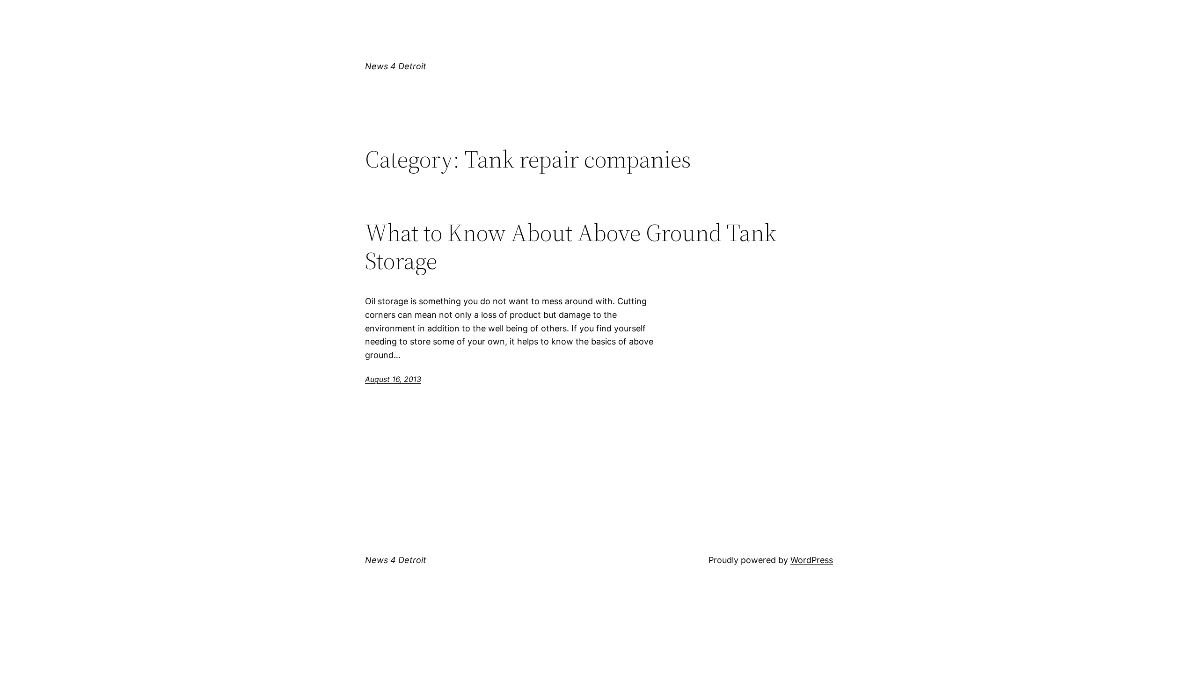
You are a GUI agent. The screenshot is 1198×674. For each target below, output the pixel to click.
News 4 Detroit (395, 66)
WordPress (811, 560)
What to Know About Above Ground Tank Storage (570, 247)
